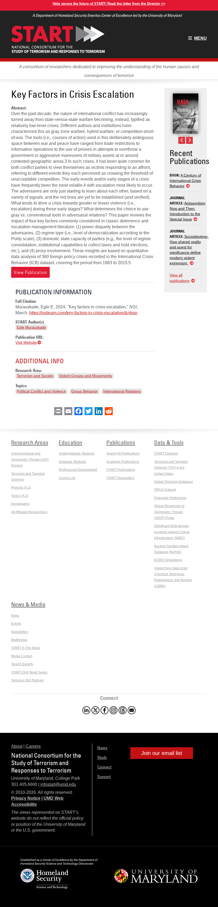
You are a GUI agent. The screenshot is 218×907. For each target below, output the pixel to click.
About (16, 746)
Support (104, 776)
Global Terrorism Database (173, 482)
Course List (67, 478)
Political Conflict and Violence (41, 391)
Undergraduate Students (76, 453)
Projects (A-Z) (21, 487)
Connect (104, 767)
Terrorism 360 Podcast (27, 680)
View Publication (30, 272)
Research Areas (29, 442)
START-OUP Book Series (29, 672)
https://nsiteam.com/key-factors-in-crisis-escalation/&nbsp (83, 312)
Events (16, 624)
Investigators (20, 504)
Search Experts (22, 664)
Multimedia (19, 640)
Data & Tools (168, 442)
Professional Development (78, 470)
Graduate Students (72, 462)
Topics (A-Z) (19, 496)
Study (102, 757)
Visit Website (26, 342)
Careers (33, 746)
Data (182, 102)
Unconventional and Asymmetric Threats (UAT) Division (30, 459)
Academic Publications (122, 462)
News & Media (28, 604)
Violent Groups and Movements (85, 376)
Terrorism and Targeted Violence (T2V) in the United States (171, 468)
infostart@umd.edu (58, 784)
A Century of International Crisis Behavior (185, 180)
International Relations (122, 391)
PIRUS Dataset (165, 490)
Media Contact (21, 656)
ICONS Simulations (168, 560)
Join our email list (161, 753)
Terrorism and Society (35, 376)
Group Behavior (84, 391)
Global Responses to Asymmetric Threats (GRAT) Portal (187, 129)
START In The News (25, 648)
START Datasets (166, 453)
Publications (120, 442)
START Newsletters (120, 478)
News (15, 616)
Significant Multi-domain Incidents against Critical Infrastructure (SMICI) (172, 532)
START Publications (120, 470)
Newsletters (19, 632)
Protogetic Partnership (170, 498)
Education (70, 442)
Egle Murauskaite (31, 327)
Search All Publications (123, 453)
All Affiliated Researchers (29, 512)
